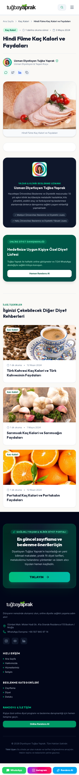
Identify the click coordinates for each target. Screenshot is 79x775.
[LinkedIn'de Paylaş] (20, 72)
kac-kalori (12, 329)
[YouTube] (15, 641)
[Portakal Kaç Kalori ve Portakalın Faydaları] (39, 467)
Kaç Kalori (23, 21)
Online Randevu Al (39, 724)
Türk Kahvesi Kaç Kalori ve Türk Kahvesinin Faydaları (31, 373)
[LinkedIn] (24, 641)
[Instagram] (6, 641)
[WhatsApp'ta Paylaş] (6, 72)
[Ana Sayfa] (21, 7)
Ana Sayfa (8, 21)
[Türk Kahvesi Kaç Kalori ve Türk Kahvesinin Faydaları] (39, 342)
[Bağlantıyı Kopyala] (27, 72)
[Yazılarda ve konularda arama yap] (62, 7)
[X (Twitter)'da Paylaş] (13, 72)
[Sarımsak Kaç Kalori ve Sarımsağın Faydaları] (39, 404)
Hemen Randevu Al (39, 273)
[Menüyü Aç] (72, 7)
